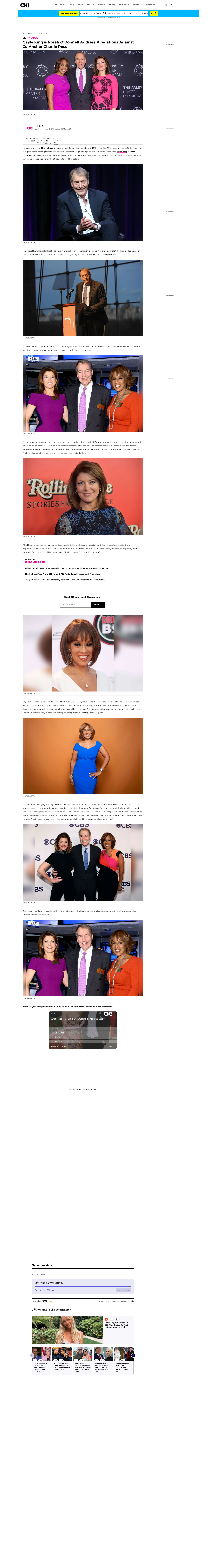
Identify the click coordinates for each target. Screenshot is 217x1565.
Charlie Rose (42, 34)
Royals (90, 5)
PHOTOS (101, 5)
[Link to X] (172, 4)
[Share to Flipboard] (47, 139)
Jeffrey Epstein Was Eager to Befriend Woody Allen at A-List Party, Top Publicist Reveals (67, 568)
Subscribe (150, 5)
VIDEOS (111, 5)
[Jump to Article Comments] (24, 139)
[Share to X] (39, 139)
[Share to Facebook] (30, 139)
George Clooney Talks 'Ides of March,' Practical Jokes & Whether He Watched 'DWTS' (65, 580)
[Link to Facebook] (160, 4)
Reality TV (60, 5)
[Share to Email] (55, 139)
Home (25, 34)
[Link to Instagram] (166, 4)
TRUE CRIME (124, 5)
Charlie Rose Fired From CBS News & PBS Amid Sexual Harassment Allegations (62, 574)
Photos (32, 34)
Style (80, 5)
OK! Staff (39, 126)
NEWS (71, 5)
